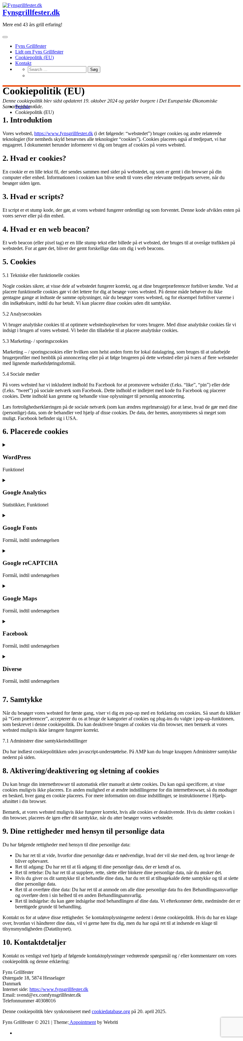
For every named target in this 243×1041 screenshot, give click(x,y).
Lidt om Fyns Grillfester (39, 51)
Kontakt (23, 63)
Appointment (82, 1022)
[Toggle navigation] (5, 37)
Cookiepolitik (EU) (34, 57)
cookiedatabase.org (111, 1011)
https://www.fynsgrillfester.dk (63, 133)
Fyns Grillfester (30, 46)
